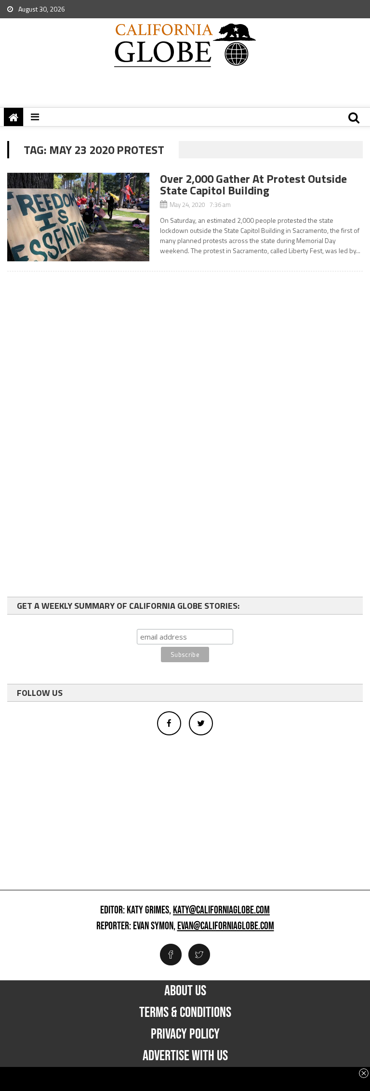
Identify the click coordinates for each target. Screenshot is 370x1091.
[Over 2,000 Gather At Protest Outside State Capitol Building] (78, 217)
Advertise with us (185, 1056)
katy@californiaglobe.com (221, 910)
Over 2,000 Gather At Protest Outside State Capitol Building (253, 184)
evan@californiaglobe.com (225, 926)
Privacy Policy (185, 1034)
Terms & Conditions (185, 1012)
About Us (185, 991)
